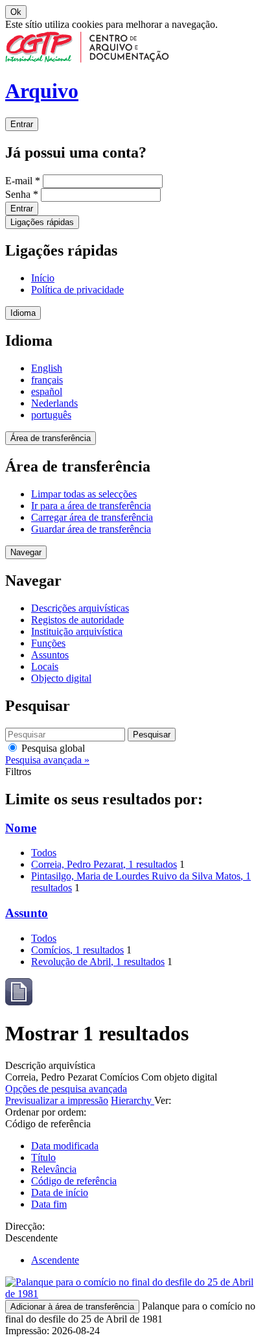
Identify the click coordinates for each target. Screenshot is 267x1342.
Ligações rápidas (42, 222)
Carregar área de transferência (92, 517)
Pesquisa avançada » (47, 759)
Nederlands (54, 403)
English (46, 368)
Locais (44, 666)
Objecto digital (61, 678)
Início (42, 277)
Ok (15, 12)
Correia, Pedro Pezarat (104, 864)
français (47, 379)
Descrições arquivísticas (80, 608)
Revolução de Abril (98, 961)
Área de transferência (50, 438)
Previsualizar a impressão (56, 1100)
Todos (43, 852)
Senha (21, 194)
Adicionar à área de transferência (72, 1307)
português (51, 414)
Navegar (25, 552)
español (46, 391)
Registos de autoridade (77, 619)
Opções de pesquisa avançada (66, 1088)
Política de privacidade (77, 289)
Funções (48, 643)
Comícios (77, 949)
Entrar (21, 124)
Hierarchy (132, 1100)
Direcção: (25, 1226)
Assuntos (50, 654)
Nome (20, 828)
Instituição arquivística (76, 631)
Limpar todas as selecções (84, 493)
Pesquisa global (52, 748)
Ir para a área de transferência (91, 505)
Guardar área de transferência (91, 528)
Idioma (23, 313)
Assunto (26, 913)
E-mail (22, 180)
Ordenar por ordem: (45, 1112)
